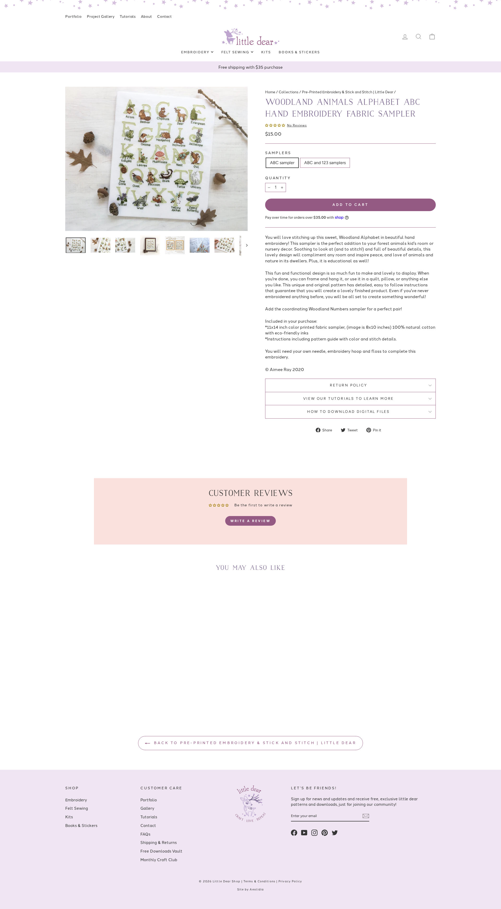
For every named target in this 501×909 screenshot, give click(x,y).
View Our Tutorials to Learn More (348, 398)
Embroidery (196, 51)
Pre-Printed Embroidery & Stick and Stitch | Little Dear (347, 91)
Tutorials (128, 16)
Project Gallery (101, 16)
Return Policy (348, 385)
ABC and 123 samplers (325, 162)
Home (270, 91)
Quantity (278, 177)
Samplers (278, 152)
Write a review (250, 520)
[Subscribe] (365, 816)
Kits (266, 51)
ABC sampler (282, 162)
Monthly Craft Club (158, 859)
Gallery (147, 808)
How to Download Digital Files (348, 411)
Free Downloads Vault (161, 851)
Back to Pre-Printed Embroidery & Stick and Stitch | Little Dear (254, 742)
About (146, 16)
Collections (289, 91)
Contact (164, 16)
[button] (275, 125)
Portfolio (73, 16)
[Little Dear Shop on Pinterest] (324, 832)
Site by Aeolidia (250, 889)
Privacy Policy (290, 881)
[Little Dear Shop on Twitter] (335, 832)
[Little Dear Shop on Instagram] (314, 832)
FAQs (145, 834)
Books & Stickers (299, 51)
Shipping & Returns (158, 842)
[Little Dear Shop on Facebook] (294, 832)
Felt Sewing (236, 51)
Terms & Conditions (259, 881)
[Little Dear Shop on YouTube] (304, 832)
